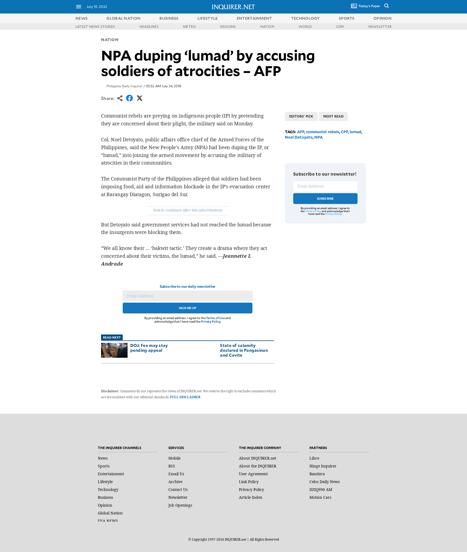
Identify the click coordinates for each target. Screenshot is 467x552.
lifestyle (208, 18)
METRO (189, 26)
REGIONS (228, 26)
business (168, 18)
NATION (267, 26)
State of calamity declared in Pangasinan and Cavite (244, 350)
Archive (175, 481)
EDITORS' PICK (301, 116)
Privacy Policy (210, 321)
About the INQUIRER (257, 466)
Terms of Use (215, 318)
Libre (314, 458)
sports (347, 18)
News (81, 18)
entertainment (254, 18)
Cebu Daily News (324, 481)
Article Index (250, 497)
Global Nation (110, 513)
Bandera (317, 473)
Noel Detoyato (299, 137)
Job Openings (180, 505)
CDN (340, 26)
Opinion (105, 505)
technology (305, 18)
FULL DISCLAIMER (185, 397)
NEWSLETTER (380, 26)
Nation (109, 39)
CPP (344, 131)
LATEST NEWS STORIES (95, 26)
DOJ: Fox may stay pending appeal (149, 347)
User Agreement (253, 473)
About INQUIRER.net (257, 458)
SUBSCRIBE (325, 198)
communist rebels (322, 131)
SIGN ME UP (187, 308)
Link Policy (249, 481)
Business (105, 497)
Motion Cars (320, 497)
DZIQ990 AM (320, 489)
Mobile (174, 458)
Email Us (176, 473)
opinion (382, 18)
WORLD (305, 26)
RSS (171, 466)
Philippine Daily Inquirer (124, 86)
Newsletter (178, 497)
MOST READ (333, 116)
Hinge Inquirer (322, 466)
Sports (103, 466)
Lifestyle (105, 481)
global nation (123, 18)
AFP (300, 131)
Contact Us (178, 489)
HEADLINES (149, 26)
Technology (108, 489)
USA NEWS (108, 520)
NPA (318, 137)
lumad (355, 131)
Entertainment (111, 473)
